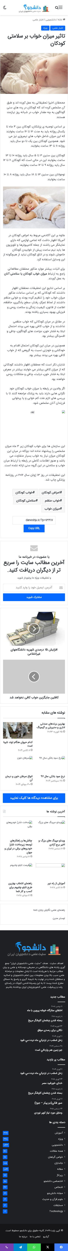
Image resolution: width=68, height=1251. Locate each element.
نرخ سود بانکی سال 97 (53, 776)
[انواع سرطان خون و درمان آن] (17, 764)
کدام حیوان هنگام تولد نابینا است (17, 744)
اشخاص (58, 1187)
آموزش (59, 1133)
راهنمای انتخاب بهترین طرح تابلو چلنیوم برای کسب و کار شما (20, 887)
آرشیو (46, 1236)
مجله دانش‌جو (55, 1193)
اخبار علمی (38, 19)
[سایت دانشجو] (34, 7)
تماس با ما (35, 1236)
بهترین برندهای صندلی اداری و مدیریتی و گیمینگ (51, 725)
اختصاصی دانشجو (53, 1181)
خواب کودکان (24, 492)
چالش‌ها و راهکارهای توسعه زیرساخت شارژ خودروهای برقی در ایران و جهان (18, 847)
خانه (60, 19)
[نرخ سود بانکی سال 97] (50, 764)
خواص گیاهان (55, 1157)
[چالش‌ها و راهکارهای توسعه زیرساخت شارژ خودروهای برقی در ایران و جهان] (17, 829)
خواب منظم (52, 501)
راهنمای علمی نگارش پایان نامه (49, 910)
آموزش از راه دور (56, 883)
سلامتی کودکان (26, 501)
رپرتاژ (60, 1175)
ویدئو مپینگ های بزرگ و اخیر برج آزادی (52, 843)
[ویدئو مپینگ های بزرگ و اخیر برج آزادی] (50, 829)
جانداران (58, 1163)
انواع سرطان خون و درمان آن (18, 778)
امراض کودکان (51, 492)
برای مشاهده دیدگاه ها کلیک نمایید (34, 798)
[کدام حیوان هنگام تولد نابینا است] (17, 730)
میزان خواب (52, 509)
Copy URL (34, 528)
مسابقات (58, 1205)
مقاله (60, 1169)
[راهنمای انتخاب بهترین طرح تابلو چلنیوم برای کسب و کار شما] (17, 871)
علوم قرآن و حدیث (52, 1199)
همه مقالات (56, 1151)
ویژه (45, 28)
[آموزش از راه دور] (50, 871)
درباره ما (23, 1236)
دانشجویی (51, 19)
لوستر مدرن (59, 918)
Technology (56, 1211)
